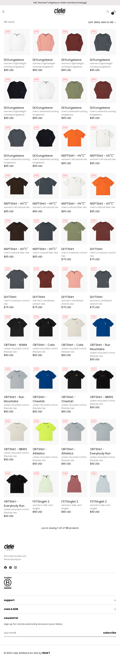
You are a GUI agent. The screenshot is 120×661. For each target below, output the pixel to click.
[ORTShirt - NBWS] (103, 379)
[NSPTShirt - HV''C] (74, 138)
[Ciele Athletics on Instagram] (16, 568)
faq (84, 2)
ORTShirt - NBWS (101, 397)
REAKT (46, 653)
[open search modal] (108, 11)
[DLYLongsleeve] (17, 42)
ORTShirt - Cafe (44, 345)
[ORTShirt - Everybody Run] (103, 432)
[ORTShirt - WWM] (17, 327)
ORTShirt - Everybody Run (100, 451)
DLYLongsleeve (14, 60)
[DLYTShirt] (74, 231)
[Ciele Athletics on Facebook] (6, 568)
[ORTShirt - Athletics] (46, 432)
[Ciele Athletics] (60, 12)
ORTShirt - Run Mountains (100, 347)
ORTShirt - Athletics (40, 451)
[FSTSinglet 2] (46, 484)
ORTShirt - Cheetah (40, 399)
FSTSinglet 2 (41, 501)
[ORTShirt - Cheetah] (46, 379)
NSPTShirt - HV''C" (73, 156)
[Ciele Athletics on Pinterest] (11, 568)
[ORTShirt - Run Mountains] (103, 327)
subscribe (109, 633)
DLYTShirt (67, 249)
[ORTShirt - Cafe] (46, 327)
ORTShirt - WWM (15, 345)
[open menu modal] (3, 11)
